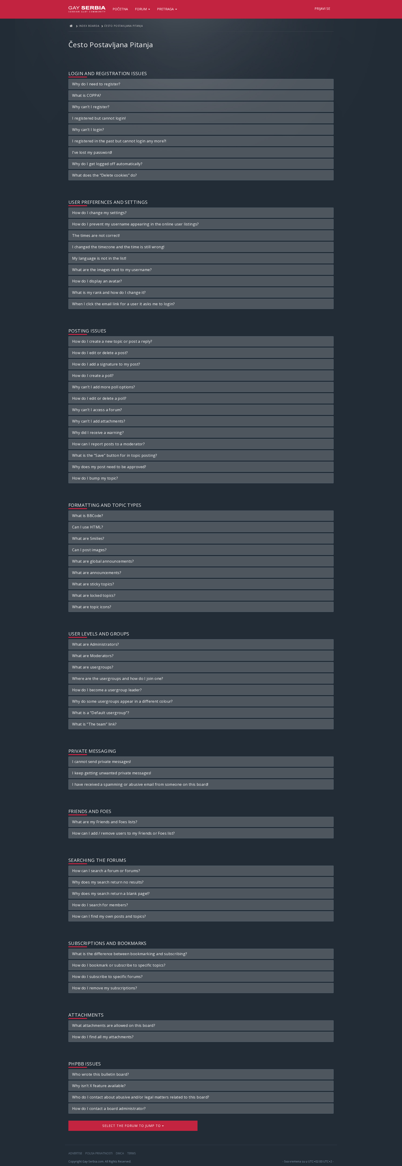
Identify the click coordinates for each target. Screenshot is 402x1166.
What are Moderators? (93, 655)
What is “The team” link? (94, 724)
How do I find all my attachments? (103, 1036)
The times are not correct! (96, 235)
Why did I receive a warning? (98, 432)
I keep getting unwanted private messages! (111, 773)
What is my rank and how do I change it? (109, 292)
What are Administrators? (95, 644)
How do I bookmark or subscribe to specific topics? (118, 965)
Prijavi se (322, 8)
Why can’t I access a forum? (97, 409)
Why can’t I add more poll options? (103, 387)
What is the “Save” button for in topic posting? (114, 455)
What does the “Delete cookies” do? (104, 175)
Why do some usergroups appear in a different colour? (122, 701)
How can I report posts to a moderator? (108, 444)
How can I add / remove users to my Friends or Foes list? (123, 833)
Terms (131, 1153)
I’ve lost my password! (92, 152)
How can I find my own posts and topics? (109, 916)
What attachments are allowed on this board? (113, 1025)
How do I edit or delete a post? (100, 352)
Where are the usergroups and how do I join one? (117, 678)
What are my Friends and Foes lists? (104, 821)
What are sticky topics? (93, 584)
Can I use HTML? (87, 527)
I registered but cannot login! (99, 118)
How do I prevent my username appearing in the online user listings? (135, 224)
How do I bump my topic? (95, 478)
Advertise (75, 1153)
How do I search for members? (100, 904)
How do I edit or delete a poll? (99, 398)
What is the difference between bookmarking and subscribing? (129, 953)
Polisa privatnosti (99, 1153)
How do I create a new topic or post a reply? (112, 341)
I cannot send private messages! (101, 761)
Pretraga (166, 9)
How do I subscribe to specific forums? (107, 976)
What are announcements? (96, 572)
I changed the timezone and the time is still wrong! (118, 246)
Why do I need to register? (96, 84)
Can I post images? (89, 549)
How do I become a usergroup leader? (107, 689)
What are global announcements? (103, 561)
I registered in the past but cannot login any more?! (119, 141)
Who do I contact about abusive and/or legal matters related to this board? (140, 1097)
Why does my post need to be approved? (109, 466)
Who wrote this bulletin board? (100, 1074)
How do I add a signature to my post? (106, 364)
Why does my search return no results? (108, 882)
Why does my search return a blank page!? (111, 893)
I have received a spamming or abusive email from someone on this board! (140, 784)
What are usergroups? (92, 667)
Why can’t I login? (88, 129)
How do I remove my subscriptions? (104, 988)
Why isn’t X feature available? (99, 1085)
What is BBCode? (87, 515)
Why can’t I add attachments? (98, 421)
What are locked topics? (93, 595)
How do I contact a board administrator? (109, 1108)
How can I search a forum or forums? (106, 870)
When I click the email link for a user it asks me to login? (123, 303)
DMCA (120, 1153)
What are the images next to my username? (112, 269)
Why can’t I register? (90, 106)
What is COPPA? (86, 95)
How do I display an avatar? (97, 281)
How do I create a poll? (93, 375)
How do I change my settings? (99, 212)
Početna (120, 9)
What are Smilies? (88, 538)
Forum (141, 9)
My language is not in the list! (99, 258)
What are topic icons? (91, 606)
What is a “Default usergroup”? (100, 712)
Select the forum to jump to (132, 1125)
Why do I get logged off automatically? (107, 163)
